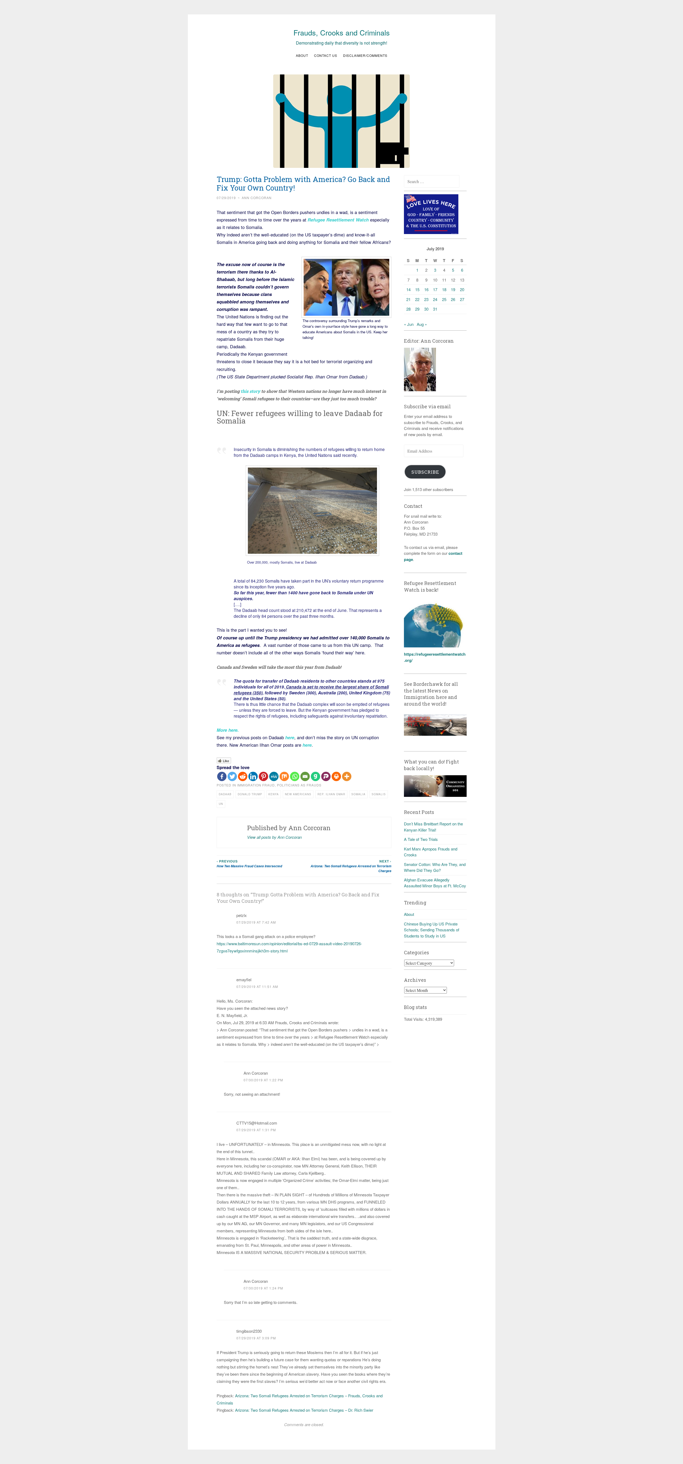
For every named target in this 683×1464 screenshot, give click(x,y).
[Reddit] (242, 776)
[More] (346, 776)
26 (453, 299)
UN (221, 804)
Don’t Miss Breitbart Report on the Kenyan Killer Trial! (433, 827)
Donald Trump (250, 794)
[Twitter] (232, 776)
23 (426, 299)
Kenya (273, 794)
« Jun (409, 324)
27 (462, 299)
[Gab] (315, 776)
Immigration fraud (256, 785)
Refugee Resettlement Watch (338, 219)
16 (426, 289)
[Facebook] (222, 776)
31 (435, 309)
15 (417, 289)
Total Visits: (414, 1019)
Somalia (358, 794)
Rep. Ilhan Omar (331, 794)
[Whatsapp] (294, 776)
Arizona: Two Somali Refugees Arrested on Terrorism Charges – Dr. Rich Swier (304, 1410)
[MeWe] (274, 776)
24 (435, 299)
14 (408, 289)
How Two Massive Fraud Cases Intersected (249, 863)
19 (453, 289)
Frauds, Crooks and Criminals (341, 32)
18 (444, 289)
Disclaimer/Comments (365, 55)
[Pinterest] (263, 776)
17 (435, 289)
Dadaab (225, 794)
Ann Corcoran (257, 197)
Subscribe (425, 472)
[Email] (305, 776)
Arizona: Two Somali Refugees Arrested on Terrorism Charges (351, 866)
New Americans (298, 794)
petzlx (241, 915)
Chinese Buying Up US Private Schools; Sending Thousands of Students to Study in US (431, 930)
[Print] (336, 776)
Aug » (422, 324)
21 (408, 299)
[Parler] (326, 776)
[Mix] (284, 776)
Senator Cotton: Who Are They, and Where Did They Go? (435, 867)
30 (426, 309)
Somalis (379, 794)
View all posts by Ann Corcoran (274, 837)
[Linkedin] (253, 776)
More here (227, 730)
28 (408, 309)
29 (417, 309)
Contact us (325, 55)
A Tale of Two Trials (421, 839)
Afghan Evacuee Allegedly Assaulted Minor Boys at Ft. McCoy (435, 883)
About (302, 55)
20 (462, 289)
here (289, 737)
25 (444, 299)
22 (417, 299)
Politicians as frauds (299, 785)
